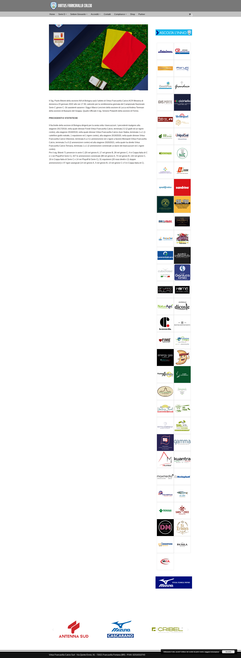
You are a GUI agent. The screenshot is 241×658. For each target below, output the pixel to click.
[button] (66, 14)
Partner (141, 14)
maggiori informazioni (211, 652)
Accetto (228, 652)
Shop (132, 14)
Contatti (107, 14)
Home (52, 14)
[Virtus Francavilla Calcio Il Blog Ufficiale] (71, 5)
